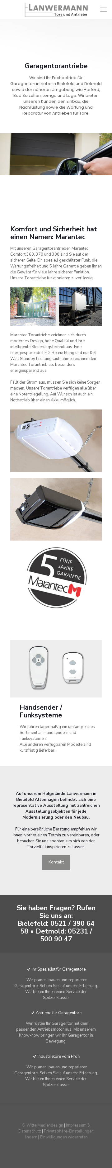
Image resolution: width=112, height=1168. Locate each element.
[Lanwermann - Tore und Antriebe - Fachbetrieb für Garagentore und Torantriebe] (56, 9)
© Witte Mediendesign (42, 1125)
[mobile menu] (103, 9)
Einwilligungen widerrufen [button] (64, 1137)
